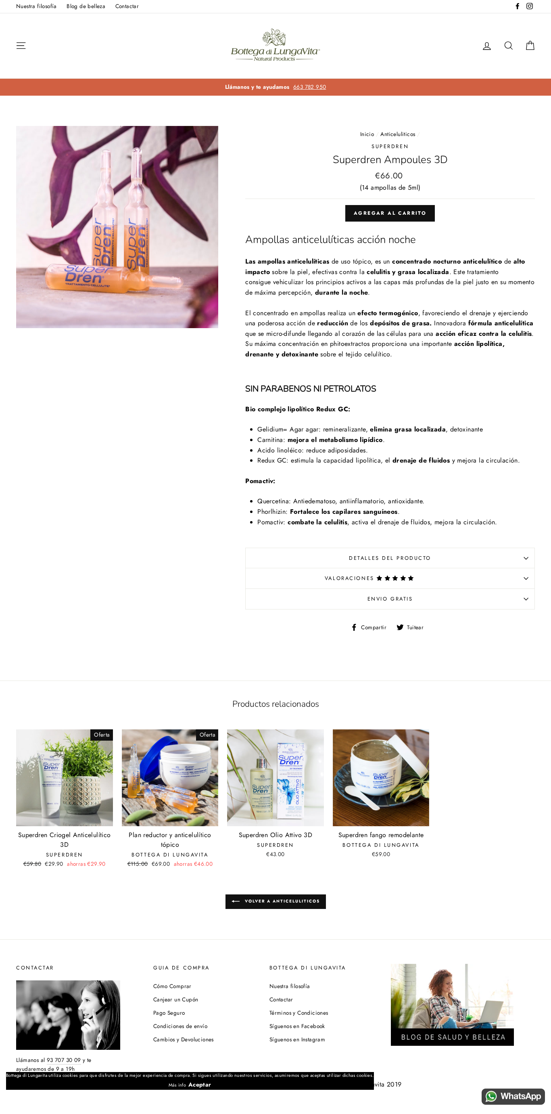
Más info (177, 1085)
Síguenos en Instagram (297, 1039)
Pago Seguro (169, 1013)
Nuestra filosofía (36, 6)
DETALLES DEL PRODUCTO (390, 558)
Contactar (127, 6)
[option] (275, 87)
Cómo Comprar (172, 986)
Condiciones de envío (180, 1026)
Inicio (367, 134)
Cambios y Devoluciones (183, 1039)
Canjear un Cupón (175, 999)
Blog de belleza (86, 6)
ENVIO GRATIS (390, 599)
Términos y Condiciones (298, 1013)
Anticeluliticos (397, 134)
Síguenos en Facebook (297, 1026)
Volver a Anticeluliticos (281, 901)
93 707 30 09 (64, 1060)
